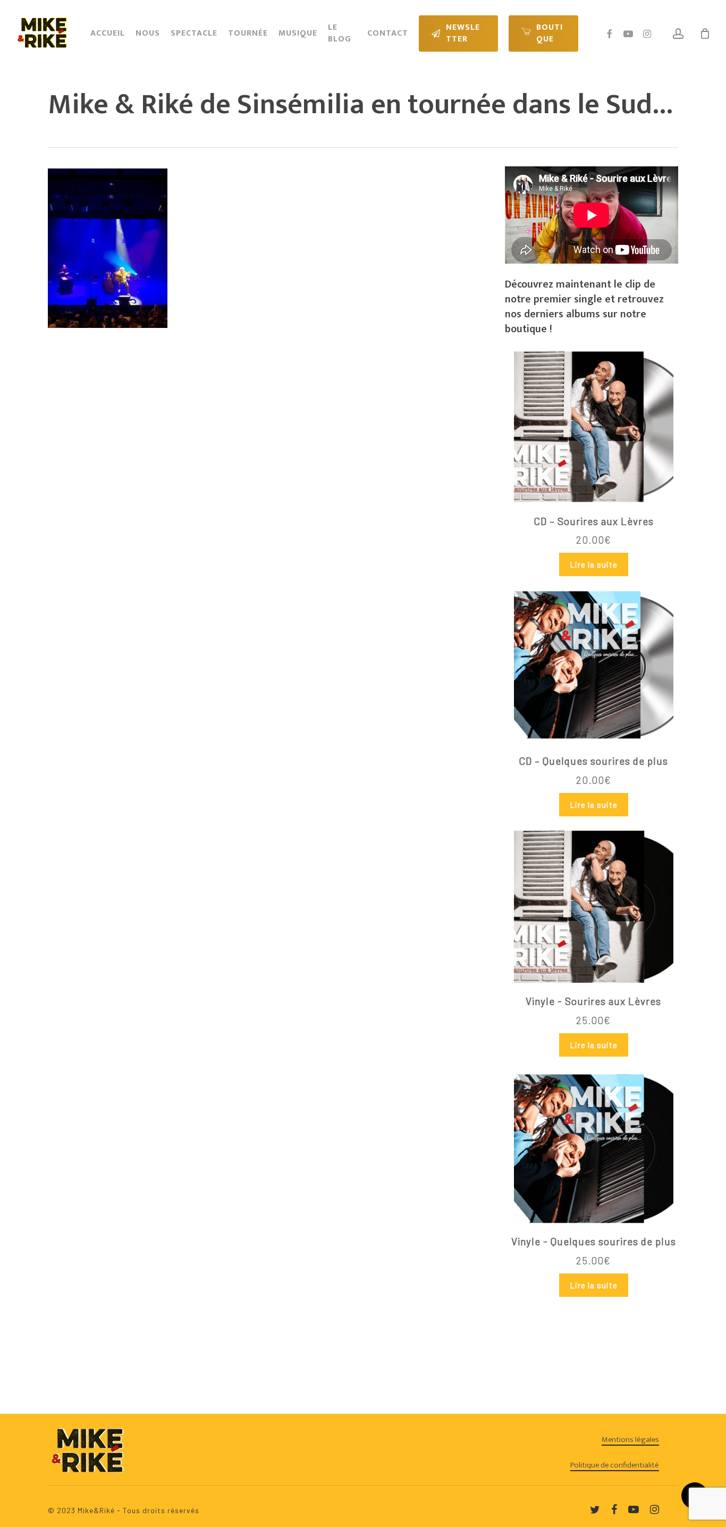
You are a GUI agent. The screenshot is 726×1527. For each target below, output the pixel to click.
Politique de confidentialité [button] (614, 1465)
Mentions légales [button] (630, 1440)
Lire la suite (594, 564)
